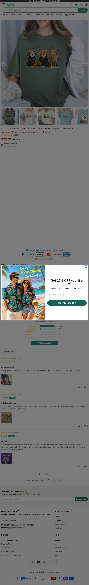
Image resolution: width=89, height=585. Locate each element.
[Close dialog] (86, 266)
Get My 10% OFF (67, 302)
